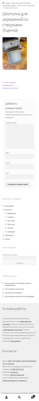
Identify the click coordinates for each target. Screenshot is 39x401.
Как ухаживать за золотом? (14, 289)
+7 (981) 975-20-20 (17, 369)
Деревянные (11, 213)
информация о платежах (12, 330)
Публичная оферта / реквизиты (14, 380)
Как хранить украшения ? (14, 293)
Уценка (7, 239)
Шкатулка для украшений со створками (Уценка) (10, 85)
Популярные (9, 206)
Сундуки (10, 228)
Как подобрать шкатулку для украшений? (19, 296)
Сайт (7, 173)
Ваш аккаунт (16, 341)
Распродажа (9, 235)
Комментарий (11, 123)
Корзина (30, 395)
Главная (7, 3)
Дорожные (11, 232)
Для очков (11, 220)
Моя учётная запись (6, 397)
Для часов (11, 224)
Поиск (19, 397)
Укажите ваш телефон (10, 255)
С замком (10, 217)
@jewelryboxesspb (17, 375)
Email (8, 163)
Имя (7, 153)
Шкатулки (8, 210)
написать (14, 372)
